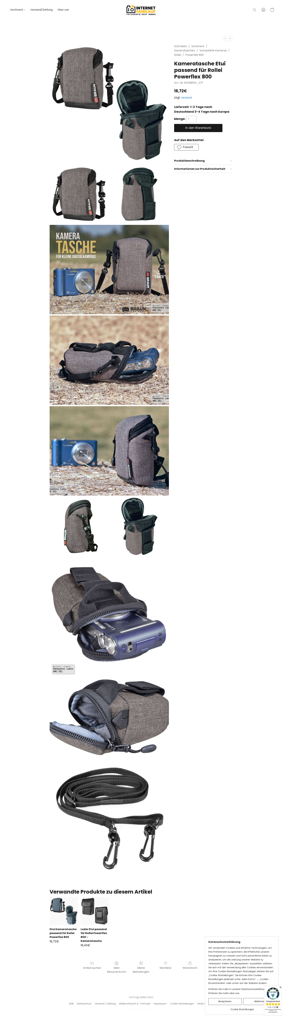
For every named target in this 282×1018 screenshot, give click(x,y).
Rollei (177, 55)
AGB (71, 1003)
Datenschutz (84, 1003)
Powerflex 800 (194, 55)
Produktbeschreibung (189, 161)
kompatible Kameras (213, 50)
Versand (186, 97)
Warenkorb (190, 968)
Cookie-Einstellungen (182, 1003)
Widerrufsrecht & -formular (134, 1003)
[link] (242, 1008)
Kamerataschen (184, 50)
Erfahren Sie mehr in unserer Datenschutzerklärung (237, 989)
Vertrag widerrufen (141, 997)
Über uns (63, 10)
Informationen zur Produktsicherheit (199, 169)
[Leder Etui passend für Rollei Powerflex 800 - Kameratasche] (95, 911)
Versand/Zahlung (41, 10)
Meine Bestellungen (141, 970)
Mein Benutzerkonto (116, 970)
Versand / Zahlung (105, 1003)
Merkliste (165, 968)
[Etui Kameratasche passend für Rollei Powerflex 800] (64, 911)
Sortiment (17, 10)
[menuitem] (225, 38)
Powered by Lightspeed (141, 1009)
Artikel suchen (92, 968)
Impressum (160, 1003)
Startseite (180, 46)
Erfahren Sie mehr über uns (223, 993)
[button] (141, 10)
